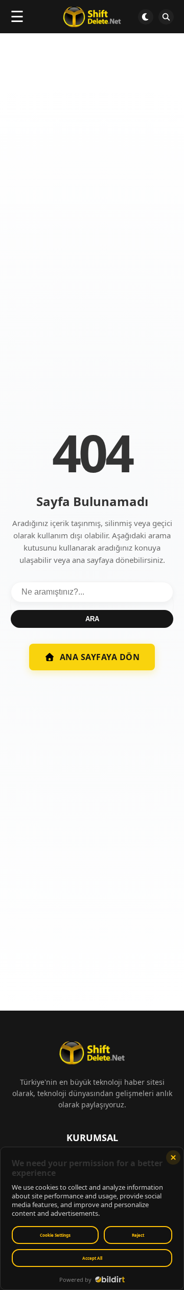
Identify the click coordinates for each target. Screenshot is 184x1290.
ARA (92, 619)
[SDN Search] (166, 17)
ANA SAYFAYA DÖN (100, 657)
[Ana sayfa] (92, 17)
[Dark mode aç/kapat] (145, 17)
